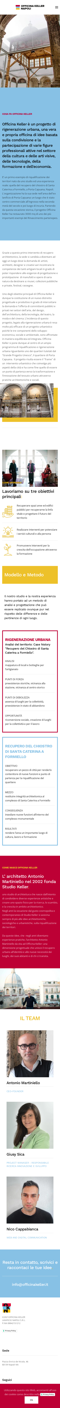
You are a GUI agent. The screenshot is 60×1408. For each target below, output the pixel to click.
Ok (31, 1400)
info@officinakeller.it (30, 1284)
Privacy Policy (10, 1331)
